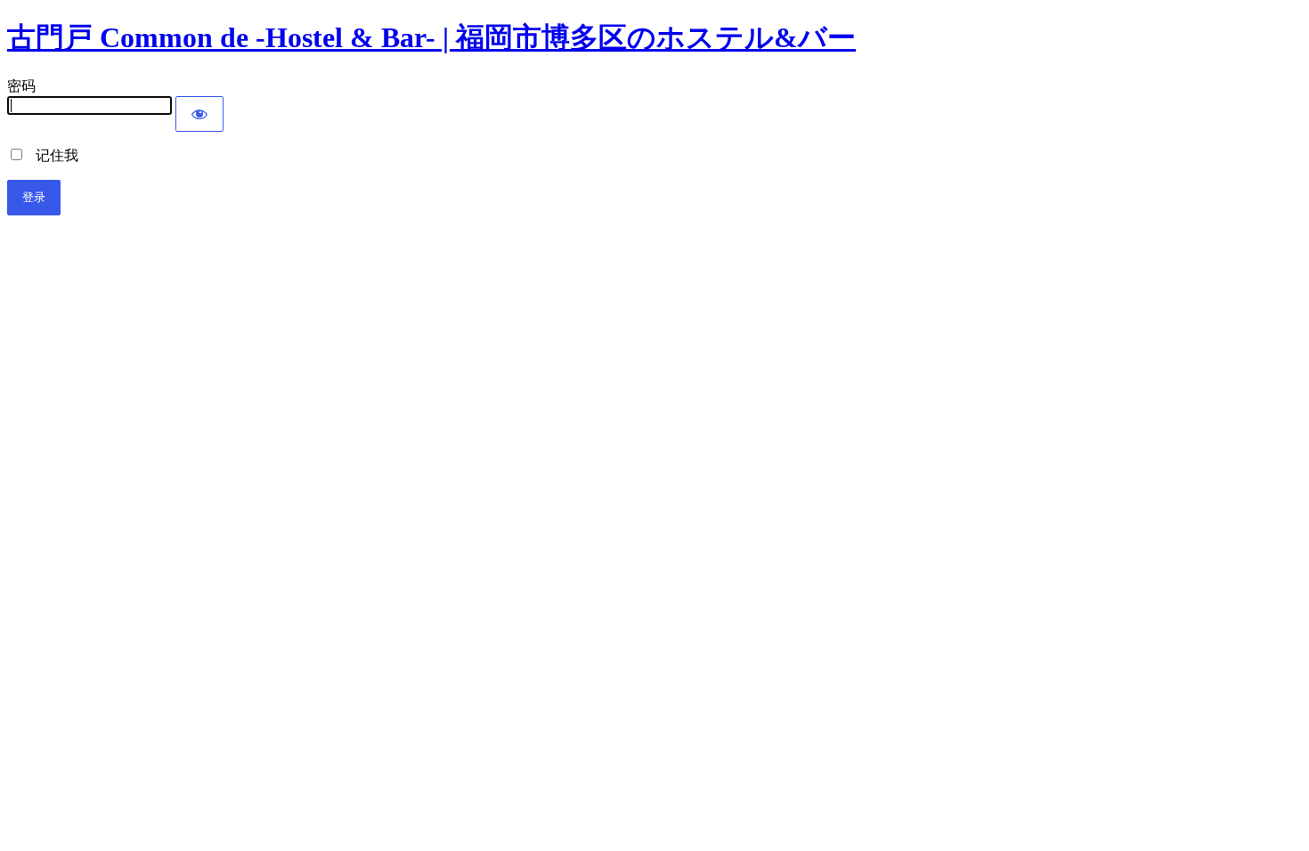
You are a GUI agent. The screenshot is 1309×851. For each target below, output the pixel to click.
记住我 (51, 155)
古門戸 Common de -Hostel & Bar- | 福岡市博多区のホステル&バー (431, 37)
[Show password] (199, 114)
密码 (21, 85)
